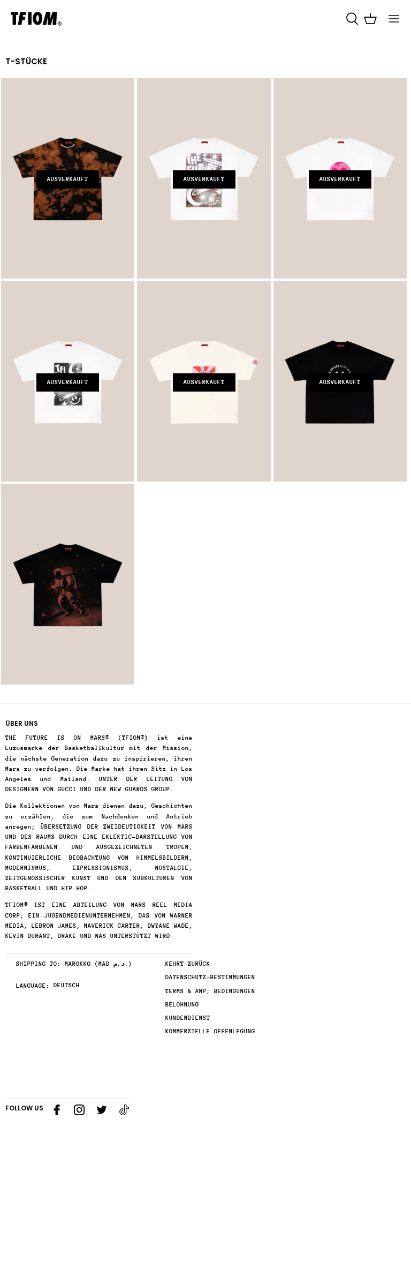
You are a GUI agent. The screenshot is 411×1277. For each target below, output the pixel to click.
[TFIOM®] (36, 18)
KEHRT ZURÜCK (187, 963)
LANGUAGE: (33, 985)
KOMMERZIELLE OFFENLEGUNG (210, 1031)
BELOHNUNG (182, 1004)
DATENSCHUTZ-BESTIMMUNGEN (210, 977)
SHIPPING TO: (38, 963)
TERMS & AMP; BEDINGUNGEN (210, 991)
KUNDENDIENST (187, 1018)
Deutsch (67, 985)
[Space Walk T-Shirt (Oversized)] (67, 584)
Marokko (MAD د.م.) (98, 963)
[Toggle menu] (394, 19)
